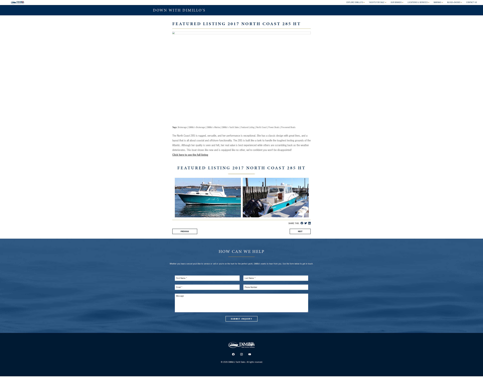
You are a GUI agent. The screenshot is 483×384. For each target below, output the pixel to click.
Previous (185, 231)
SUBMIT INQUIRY (241, 318)
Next (300, 231)
